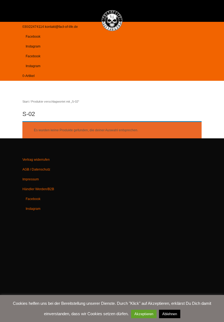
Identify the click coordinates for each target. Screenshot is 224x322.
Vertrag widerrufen (36, 160)
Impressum (30, 179)
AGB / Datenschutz (36, 169)
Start (25, 101)
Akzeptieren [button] (143, 314)
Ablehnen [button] (169, 314)
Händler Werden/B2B (38, 189)
